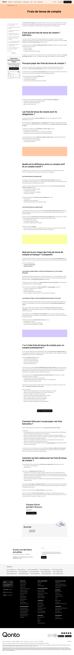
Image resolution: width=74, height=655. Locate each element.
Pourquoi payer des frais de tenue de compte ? (14, 28)
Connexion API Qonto (58, 618)
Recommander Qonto (58, 612)
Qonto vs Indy (40, 606)
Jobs (56, 599)
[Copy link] (32, 35)
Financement (40, 582)
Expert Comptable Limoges (58, 573)
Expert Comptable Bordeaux (45, 569)
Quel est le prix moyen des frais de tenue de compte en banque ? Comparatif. (13, 38)
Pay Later (39, 584)
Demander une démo (58, 591)
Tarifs (5, 582)
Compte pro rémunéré (23, 593)
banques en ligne (35, 122)
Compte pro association (24, 591)
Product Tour (57, 593)
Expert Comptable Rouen (35, 573)
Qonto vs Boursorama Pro (42, 608)
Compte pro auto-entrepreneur (25, 588)
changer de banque (51, 442)
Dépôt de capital (40, 594)
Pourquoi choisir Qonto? (59, 596)
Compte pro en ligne (23, 582)
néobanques (44, 122)
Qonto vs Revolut (40, 603)
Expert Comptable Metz (23, 571)
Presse (39, 621)
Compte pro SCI (22, 585)
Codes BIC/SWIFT (58, 587)
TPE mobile (22, 600)
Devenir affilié (57, 611)
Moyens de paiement (23, 599)
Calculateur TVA (58, 582)
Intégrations (22, 617)
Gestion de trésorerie (23, 612)
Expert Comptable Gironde (58, 571)
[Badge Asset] (62, 633)
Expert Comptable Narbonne (24, 573)
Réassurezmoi (32, 531)
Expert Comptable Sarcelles (46, 571)
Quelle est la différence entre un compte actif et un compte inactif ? (14, 34)
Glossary (16, 5)
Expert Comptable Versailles (12, 571)
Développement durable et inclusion (61, 603)
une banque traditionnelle (29, 264)
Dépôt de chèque (23, 602)
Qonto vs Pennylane (41, 605)
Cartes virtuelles (22, 597)
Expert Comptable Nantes (46, 573)
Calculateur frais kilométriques (60, 584)
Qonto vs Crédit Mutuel (41, 611)
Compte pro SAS (22, 587)
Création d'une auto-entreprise (43, 593)
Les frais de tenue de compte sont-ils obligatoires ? (14, 31)
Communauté (57, 602)
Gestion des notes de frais (24, 614)
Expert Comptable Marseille (33, 569)
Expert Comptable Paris (11, 569)
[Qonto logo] (4, 1)
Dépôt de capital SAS (41, 596)
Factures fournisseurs (23, 615)
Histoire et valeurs (58, 600)
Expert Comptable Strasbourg (57, 569)
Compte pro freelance (23, 590)
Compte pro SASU (23, 584)
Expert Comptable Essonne (12, 573)
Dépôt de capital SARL (41, 597)
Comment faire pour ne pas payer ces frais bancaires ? (13, 45)
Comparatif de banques (41, 612)
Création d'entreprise (41, 590)
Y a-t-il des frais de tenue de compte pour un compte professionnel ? (14, 42)
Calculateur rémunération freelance (61, 585)
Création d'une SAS (41, 591)
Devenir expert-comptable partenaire (61, 608)
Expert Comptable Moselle (34, 571)
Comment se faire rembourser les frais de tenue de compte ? (13, 48)
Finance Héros (32, 530)
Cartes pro (22, 594)
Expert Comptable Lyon (21, 569)
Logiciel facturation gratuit (24, 609)
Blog (38, 618)
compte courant (51, 287)
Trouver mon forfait (58, 594)
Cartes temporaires (23, 596)
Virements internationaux (24, 603)
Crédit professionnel (41, 585)
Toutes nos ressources (41, 623)
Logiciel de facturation (23, 608)
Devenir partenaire (58, 609)
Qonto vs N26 (40, 609)
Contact (56, 597)
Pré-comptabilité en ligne (24, 611)
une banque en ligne (28, 266)
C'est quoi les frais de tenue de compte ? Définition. (13, 25)
